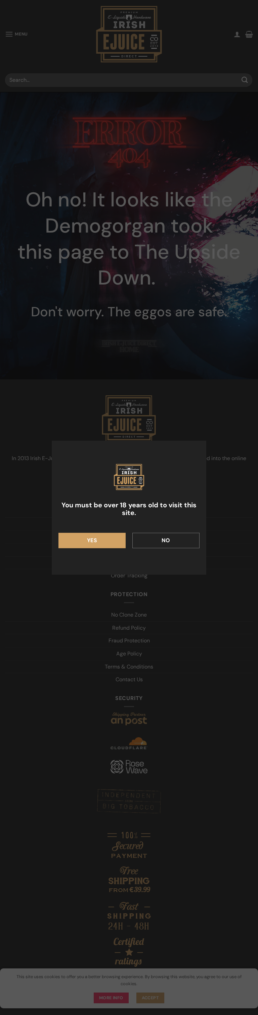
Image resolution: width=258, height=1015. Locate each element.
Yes (92, 540)
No (166, 540)
